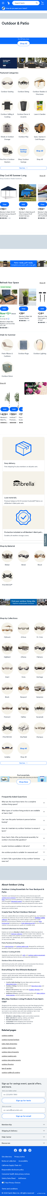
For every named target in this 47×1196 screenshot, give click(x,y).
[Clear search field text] (34, 3)
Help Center (6, 1137)
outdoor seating (7, 1035)
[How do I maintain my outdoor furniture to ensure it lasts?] (44, 829)
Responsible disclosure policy (13, 1169)
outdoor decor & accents (10, 1052)
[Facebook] (15, 1150)
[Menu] (3, 3)
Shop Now (23, 782)
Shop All (23, 43)
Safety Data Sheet (9, 1178)
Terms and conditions (10, 1188)
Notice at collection (9, 1161)
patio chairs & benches (9, 1044)
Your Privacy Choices (12, 1182)
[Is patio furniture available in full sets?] (44, 846)
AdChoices (22, 1178)
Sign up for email (23, 1116)
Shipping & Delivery (9, 1131)
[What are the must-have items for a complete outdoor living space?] (44, 803)
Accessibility (23, 1161)
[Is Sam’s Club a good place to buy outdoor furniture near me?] (44, 859)
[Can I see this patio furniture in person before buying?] (44, 820)
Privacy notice (19, 1156)
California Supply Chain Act (11, 1165)
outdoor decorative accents (11, 1060)
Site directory (7, 1156)
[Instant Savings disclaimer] (8, 319)
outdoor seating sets (9, 1056)
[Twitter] (25, 1150)
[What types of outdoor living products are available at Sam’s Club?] (44, 811)
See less (22, 168)
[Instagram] (20, 1150)
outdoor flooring (8, 1064)
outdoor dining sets (9, 1048)
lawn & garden (6, 1068)
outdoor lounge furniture (10, 1040)
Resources (6, 1143)
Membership (7, 1124)
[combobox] (26, 3)
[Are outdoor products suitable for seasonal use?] (44, 852)
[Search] (36, 3)
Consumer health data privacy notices (16, 1174)
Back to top (42, 1193)
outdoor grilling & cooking (11, 1072)
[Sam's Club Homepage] (8, 3)
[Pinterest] (30, 1150)
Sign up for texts (23, 1100)
